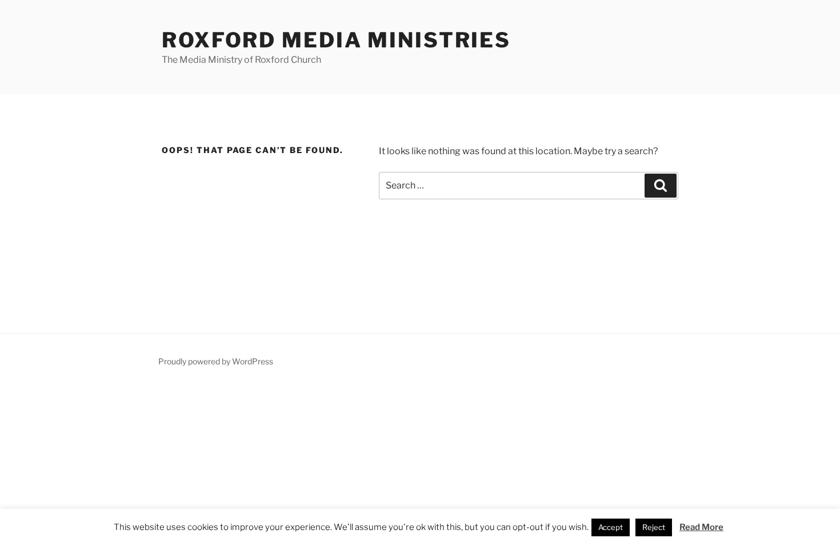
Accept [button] (610, 527)
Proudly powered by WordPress (215, 361)
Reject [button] (653, 527)
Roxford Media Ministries (336, 40)
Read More (701, 527)
